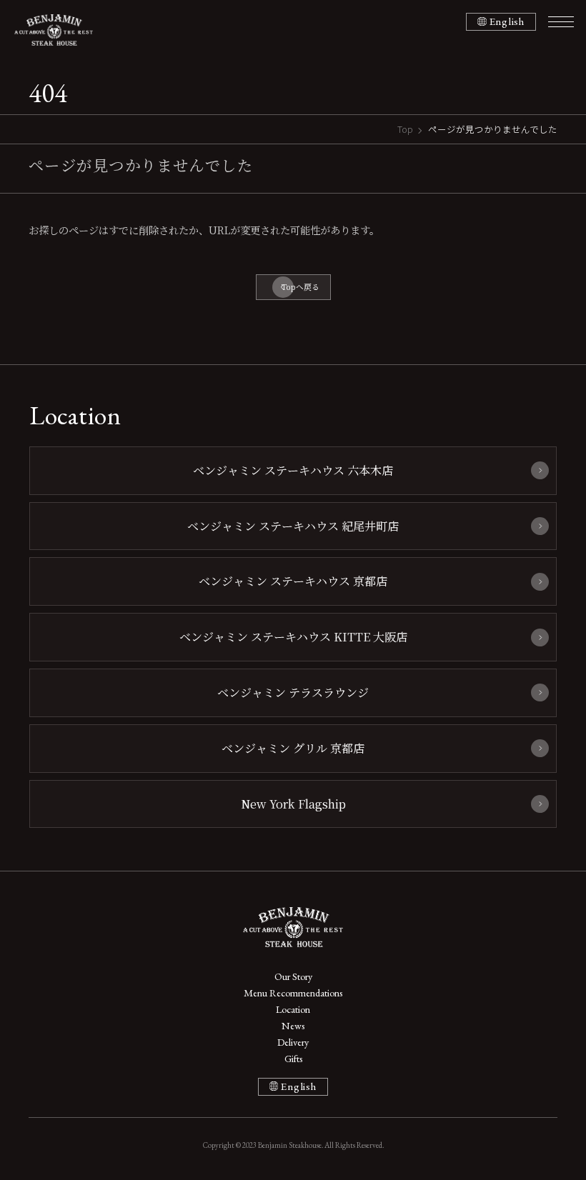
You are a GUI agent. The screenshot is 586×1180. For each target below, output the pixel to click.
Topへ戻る (300, 286)
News (293, 1025)
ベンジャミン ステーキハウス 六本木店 (293, 470)
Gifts (293, 1058)
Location (293, 1009)
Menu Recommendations (293, 992)
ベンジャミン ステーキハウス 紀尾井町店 (293, 525)
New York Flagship (293, 803)
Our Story (293, 976)
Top (405, 129)
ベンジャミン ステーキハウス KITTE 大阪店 (293, 636)
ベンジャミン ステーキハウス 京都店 (293, 580)
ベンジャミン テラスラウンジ (293, 692)
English (507, 21)
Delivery (293, 1042)
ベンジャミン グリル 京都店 (293, 747)
